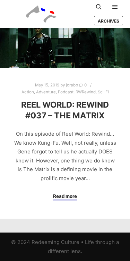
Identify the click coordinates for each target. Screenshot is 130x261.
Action (27, 92)
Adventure (46, 92)
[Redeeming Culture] (41, 14)
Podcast (65, 92)
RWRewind (86, 92)
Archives (108, 21)
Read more (65, 196)
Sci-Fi (103, 92)
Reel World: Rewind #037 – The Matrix (65, 110)
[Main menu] (115, 6)
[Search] (99, 6)
